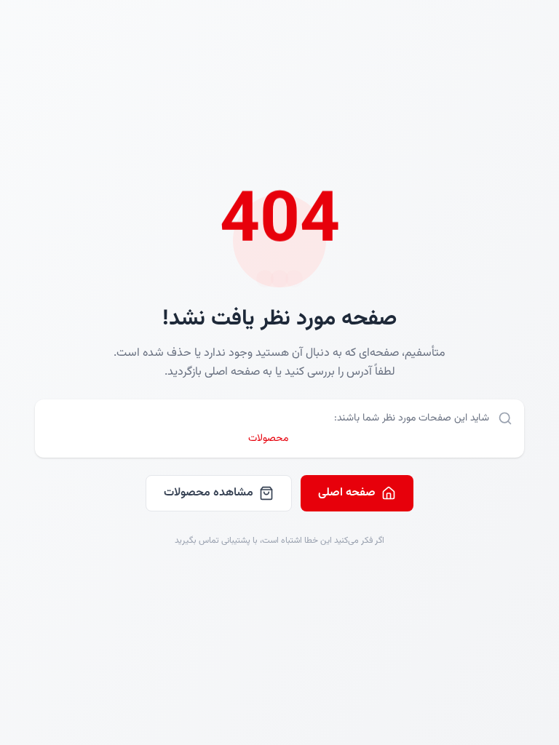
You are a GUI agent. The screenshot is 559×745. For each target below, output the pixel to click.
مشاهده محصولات (208, 493)
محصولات (268, 438)
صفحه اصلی (347, 493)
